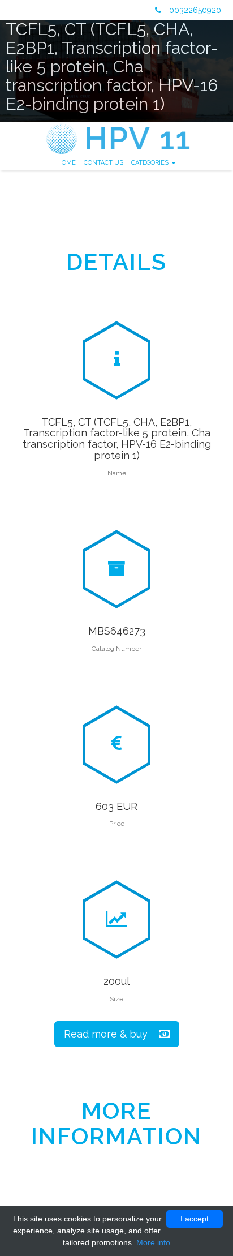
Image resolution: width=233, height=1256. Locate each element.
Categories (150, 162)
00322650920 (194, 10)
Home (66, 162)
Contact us (103, 162)
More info (153, 1242)
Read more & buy (111, 1034)
